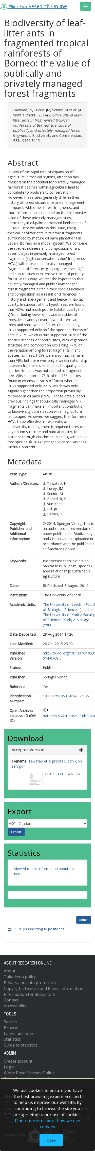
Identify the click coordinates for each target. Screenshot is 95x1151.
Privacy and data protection (30, 982)
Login (9, 1067)
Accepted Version (28, 750)
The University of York (61, 614)
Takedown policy (20, 977)
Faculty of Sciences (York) (69, 617)
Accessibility (15, 1006)
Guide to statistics (20, 1045)
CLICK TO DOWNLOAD (64, 773)
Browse (11, 1027)
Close (51, 1140)
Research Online (38, 6)
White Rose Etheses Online (29, 1073)
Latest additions (19, 1033)
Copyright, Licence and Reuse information (43, 988)
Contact (11, 1000)
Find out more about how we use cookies (47, 1124)
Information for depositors (29, 994)
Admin (83, 920)
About (9, 971)
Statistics (12, 1039)
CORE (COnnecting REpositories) (38, 929)
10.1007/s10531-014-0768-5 (66, 695)
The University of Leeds (62, 604)
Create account (18, 1061)
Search (10, 1022)
